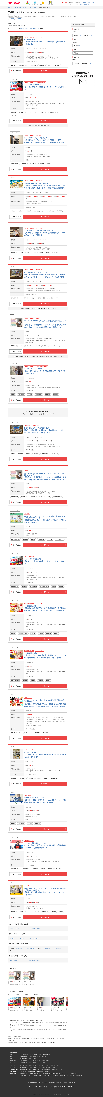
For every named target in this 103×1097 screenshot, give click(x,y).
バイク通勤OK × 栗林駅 (34, 928)
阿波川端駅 (58, 948)
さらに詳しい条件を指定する (82, 63)
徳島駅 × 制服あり (14, 960)
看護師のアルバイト (38, 1075)
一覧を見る (64, 1014)
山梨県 (21, 1063)
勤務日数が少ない (34, 28)
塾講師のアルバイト (24, 1073)
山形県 (43, 1060)
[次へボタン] (69, 1004)
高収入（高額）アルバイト (36, 1073)
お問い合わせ (44, 1082)
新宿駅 (25, 1069)
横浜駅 (34, 1069)
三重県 (34, 1058)
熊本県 (34, 1067)
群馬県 (48, 1054)
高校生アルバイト (47, 1073)
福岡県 (21, 1067)
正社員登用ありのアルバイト (26, 1075)
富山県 (34, 1063)
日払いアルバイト (65, 1073)
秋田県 (38, 1060)
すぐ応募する (45, 70)
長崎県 (30, 1067)
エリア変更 (76, 35)
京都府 (30, 1056)
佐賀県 (25, 1067)
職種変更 (76, 45)
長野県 (30, 1063)
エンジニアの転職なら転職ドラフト (51, 1087)
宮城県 (34, 1060)
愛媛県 (52, 1065)
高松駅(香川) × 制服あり (34, 960)
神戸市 (48, 1069)
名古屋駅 (44, 1069)
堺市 (53, 1069)
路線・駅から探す (32, 1071)
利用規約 (51, 1082)
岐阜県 (25, 1058)
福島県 (47, 1060)
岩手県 (30, 1060)
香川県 (47, 1065)
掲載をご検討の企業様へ (89, 2)
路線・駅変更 (87, 35)
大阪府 (21, 1056)
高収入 (26, 28)
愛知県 (21, 1058)
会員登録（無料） (84, 4)
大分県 (38, 1067)
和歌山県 (44, 1056)
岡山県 (30, 1065)
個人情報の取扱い (58, 1082)
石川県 (38, 1063)
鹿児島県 (48, 1067)
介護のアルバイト (48, 1075)
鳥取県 (21, 1065)
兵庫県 (25, 1056)
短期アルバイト (74, 1073)
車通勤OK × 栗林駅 (14, 928)
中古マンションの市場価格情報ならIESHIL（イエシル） (61, 1086)
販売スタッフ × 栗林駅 (34, 938)
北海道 (21, 1060)
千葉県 (35, 1054)
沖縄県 (53, 1067)
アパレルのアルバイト (24, 1077)
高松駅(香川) (19, 948)
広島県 (34, 1065)
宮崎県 (43, 1067)
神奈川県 (26, 1054)
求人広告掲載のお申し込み (34, 1082)
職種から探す (40, 1071)
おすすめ (16, 28)
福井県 (43, 1063)
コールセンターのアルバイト (59, 1075)
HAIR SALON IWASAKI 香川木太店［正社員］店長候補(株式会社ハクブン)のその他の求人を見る (37, 356)
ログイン (92, 4)
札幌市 (61, 1069)
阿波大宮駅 (47, 948)
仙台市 (56, 1069)
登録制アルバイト (56, 1073)
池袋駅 (30, 1069)
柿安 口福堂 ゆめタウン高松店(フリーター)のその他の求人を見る (37, 308)
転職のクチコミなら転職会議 (40, 1086)
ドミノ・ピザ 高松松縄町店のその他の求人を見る (37, 125)
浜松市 (38, 1069)
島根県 (25, 1065)
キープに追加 (17, 70)
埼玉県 (31, 1054)
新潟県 (25, 1063)
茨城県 (39, 1054)
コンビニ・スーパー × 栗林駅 (16, 938)
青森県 (25, 1060)
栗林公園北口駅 (30, 948)
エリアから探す (23, 1071)
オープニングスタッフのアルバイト (75, 1075)
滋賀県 (34, 1056)
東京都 (21, 1054)
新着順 (22, 28)
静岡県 (30, 1058)
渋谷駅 (21, 1069)
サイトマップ (72, 1082)
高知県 (56, 1065)
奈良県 (38, 1056)
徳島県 (43, 1065)
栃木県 (44, 1054)
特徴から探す (47, 1071)
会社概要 (65, 1082)
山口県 (38, 1065)
